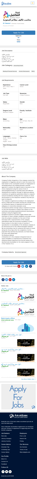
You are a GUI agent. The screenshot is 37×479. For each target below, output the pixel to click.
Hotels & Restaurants (24, 71)
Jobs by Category (6, 438)
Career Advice (5, 452)
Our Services (23, 447)
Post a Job (23, 436)
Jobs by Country (5, 441)
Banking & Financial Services (10, 71)
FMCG (33, 71)
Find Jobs (4, 436)
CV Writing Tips (5, 449)
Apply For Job (18, 33)
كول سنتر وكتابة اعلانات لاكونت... (11, 334)
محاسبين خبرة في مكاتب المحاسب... (13, 303)
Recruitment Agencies (20, 252)
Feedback (4, 464)
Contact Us (4, 461)
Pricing (21, 441)
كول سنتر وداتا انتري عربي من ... (11, 349)
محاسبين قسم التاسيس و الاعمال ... (12, 289)
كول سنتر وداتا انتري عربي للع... (11, 364)
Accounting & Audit (18, 65)
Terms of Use (23, 449)
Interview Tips (5, 447)
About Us (4, 459)
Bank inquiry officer (8, 318)
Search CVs (23, 438)
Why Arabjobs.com (25, 452)
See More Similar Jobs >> (28, 379)
